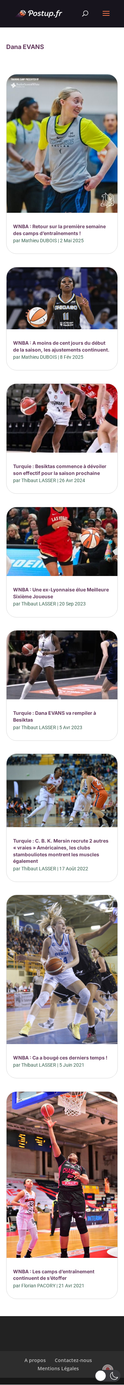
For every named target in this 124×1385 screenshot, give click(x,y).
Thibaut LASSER (38, 480)
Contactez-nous (73, 1360)
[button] (108, 1376)
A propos (35, 1360)
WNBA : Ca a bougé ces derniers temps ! (60, 1058)
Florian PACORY (38, 1285)
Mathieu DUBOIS (39, 240)
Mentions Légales (58, 1368)
